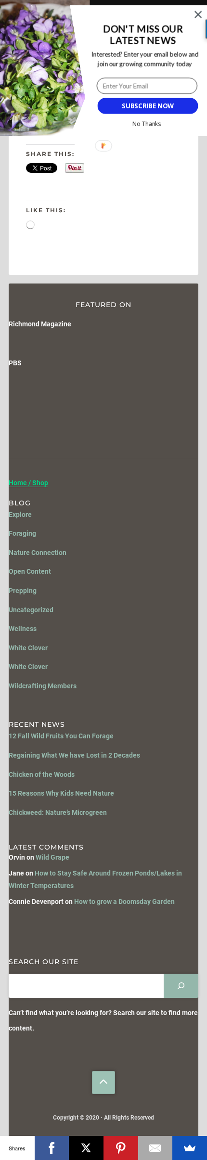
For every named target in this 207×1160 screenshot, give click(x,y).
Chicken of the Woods (42, 774)
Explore (20, 514)
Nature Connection (37, 552)
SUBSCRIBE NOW (148, 106)
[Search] (181, 986)
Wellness (23, 628)
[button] (143, 35)
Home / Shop (28, 483)
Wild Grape (52, 857)
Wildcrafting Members (43, 686)
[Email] (155, 1148)
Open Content (30, 571)
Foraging (22, 533)
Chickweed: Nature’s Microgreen (58, 812)
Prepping (23, 590)
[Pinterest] (121, 1148)
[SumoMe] (189, 1148)
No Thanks (146, 124)
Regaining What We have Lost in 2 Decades (74, 755)
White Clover (28, 648)
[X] (86, 1148)
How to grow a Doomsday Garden (124, 901)
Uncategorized (31, 610)
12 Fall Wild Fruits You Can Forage (61, 736)
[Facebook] (52, 1148)
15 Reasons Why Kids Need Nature (61, 793)
